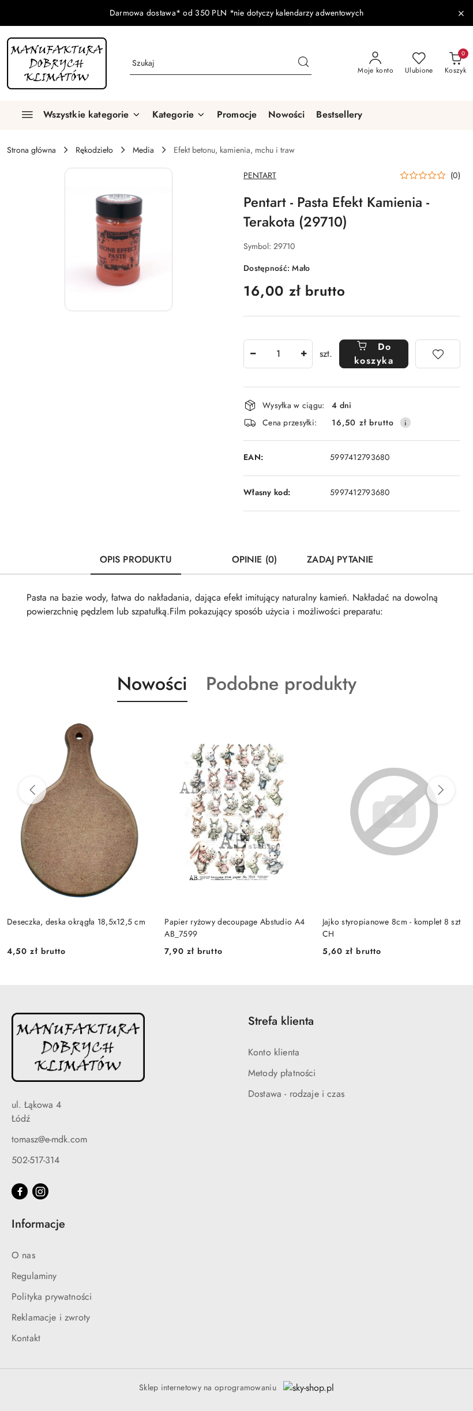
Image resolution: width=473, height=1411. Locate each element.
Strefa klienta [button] (281, 1021)
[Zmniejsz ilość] (252, 354)
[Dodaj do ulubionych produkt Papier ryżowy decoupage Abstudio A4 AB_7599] (137, 729)
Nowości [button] (152, 683)
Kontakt (26, 1338)
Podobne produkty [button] (281, 683)
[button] (178, 115)
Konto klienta (273, 1052)
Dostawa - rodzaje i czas (296, 1093)
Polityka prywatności (52, 1296)
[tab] (202, 554)
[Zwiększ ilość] (303, 354)
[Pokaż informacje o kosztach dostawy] (405, 422)
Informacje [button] (38, 1224)
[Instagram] (40, 1191)
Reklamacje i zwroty (51, 1317)
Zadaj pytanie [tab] (340, 559)
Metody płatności (282, 1073)
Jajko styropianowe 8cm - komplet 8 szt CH (233, 927)
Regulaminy (34, 1275)
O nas (23, 1255)
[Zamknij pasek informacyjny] (461, 13)
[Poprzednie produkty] (32, 790)
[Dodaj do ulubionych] (437, 353)
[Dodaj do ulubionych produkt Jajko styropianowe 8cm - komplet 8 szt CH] (295, 729)
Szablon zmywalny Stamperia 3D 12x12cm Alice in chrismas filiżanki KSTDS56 (385, 927)
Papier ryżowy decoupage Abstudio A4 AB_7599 (77, 927)
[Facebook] (20, 1191)
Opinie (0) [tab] (254, 559)
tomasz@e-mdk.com (49, 1139)
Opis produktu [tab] (136, 559)
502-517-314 (35, 1160)
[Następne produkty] (440, 790)
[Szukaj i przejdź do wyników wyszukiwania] (303, 63)
